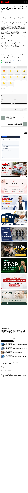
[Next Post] (25, 124)
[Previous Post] (3, 118)
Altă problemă (5, 157)
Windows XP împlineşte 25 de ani (5, 334)
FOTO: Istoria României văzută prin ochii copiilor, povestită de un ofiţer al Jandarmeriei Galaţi (15, 118)
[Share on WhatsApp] (7, 14)
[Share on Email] (10, 14)
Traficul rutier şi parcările (6, 144)
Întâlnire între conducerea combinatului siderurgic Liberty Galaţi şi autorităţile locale (14, 353)
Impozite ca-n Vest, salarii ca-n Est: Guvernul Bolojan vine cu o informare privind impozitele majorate (15, 357)
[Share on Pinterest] (8, 14)
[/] (24, 2)
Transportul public (5, 146)
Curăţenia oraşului (5, 148)
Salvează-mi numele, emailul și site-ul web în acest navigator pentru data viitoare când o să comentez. (14, 101)
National (16, 123)
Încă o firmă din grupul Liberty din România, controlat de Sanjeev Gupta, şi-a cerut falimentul (15, 349)
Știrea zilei (5, 343)
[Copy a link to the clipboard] (11, 14)
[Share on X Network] (6, 14)
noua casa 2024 (3, 88)
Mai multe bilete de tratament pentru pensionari (15, 124)
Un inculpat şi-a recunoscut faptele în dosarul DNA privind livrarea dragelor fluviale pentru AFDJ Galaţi (15, 345)
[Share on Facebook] (4, 14)
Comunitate (7, 116)
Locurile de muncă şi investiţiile (7, 150)
